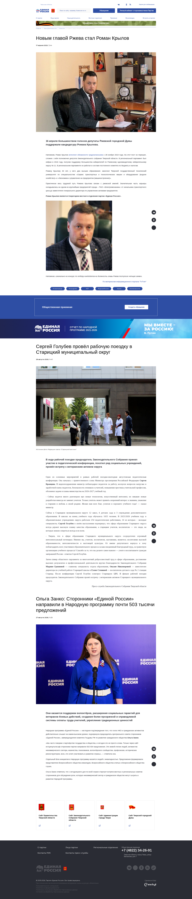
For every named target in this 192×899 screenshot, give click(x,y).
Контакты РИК (44, 853)
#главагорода (57, 288)
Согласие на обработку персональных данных (52, 892)
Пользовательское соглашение (47, 886)
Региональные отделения (106, 847)
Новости (62, 28)
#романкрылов (135, 288)
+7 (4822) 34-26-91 (137, 850)
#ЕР (87, 288)
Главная (38, 28)
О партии (39, 18)
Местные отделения (95, 18)
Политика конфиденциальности (47, 888)
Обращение (104, 11)
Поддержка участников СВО (96, 23)
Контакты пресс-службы (77, 853)
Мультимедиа (130, 18)
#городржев (73, 288)
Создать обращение (136, 307)
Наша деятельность (73, 18)
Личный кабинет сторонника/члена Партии (137, 11)
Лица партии (54, 18)
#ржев (119, 288)
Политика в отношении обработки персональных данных (57, 890)
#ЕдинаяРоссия (103, 288)
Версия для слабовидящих (146, 4)
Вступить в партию (149, 18)
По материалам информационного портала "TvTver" (124, 282)
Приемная (113, 18)
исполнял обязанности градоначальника (86, 155)
